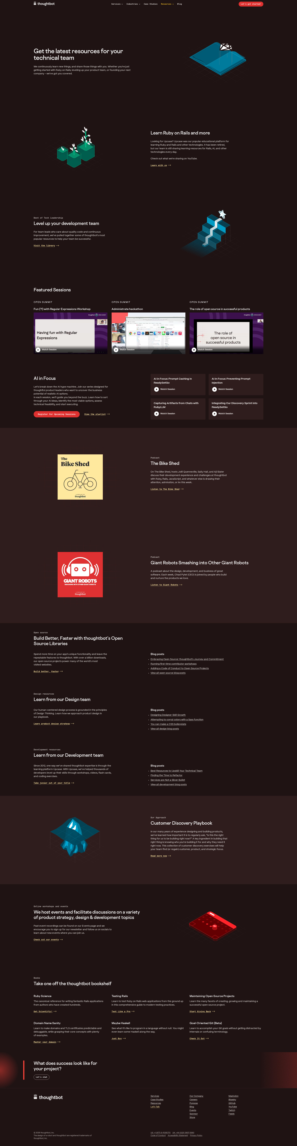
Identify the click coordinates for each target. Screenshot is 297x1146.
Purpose (194, 1103)
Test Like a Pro (121, 1011)
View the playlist (95, 414)
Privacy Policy (196, 1135)
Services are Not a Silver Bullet (168, 780)
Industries (132, 4)
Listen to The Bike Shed (165, 489)
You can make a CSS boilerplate (168, 724)
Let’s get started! (251, 4)
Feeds (231, 1114)
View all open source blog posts (168, 673)
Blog (179, 4)
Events (193, 1111)
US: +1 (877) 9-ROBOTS (160, 1133)
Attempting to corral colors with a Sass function (177, 720)
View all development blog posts (169, 785)
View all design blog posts (165, 729)
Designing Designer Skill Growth (168, 715)
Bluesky (232, 1100)
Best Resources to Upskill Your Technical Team (177, 771)
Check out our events (46, 939)
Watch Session (49, 350)
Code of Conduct (158, 1135)
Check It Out (197, 1038)
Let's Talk (155, 1107)
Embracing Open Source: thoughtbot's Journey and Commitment (187, 659)
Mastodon (233, 1096)
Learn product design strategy (52, 723)
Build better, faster (46, 671)
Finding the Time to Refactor (166, 775)
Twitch (232, 1111)
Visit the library (44, 245)
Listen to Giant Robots (164, 584)
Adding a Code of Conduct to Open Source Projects (180, 668)
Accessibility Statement (178, 1135)
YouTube (233, 1107)
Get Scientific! (43, 1011)
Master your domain (45, 1042)
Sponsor (194, 1114)
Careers (193, 1100)
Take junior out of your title (52, 783)
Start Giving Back (200, 1011)
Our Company (196, 1096)
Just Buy (117, 1038)
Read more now (159, 856)
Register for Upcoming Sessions (57, 414)
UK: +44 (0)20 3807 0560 (183, 1133)
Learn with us (159, 165)
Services (116, 4)
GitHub (232, 1103)
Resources (166, 4)
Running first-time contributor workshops (174, 664)
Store (192, 1118)
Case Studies (151, 4)
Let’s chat (41, 1077)
